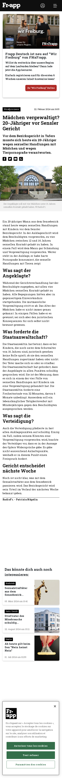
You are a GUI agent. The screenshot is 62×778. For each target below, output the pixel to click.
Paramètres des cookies (31, 764)
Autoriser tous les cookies (30, 745)
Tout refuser (31, 755)
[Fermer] (55, 706)
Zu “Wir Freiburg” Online (41, 87)
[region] (30, 738)
